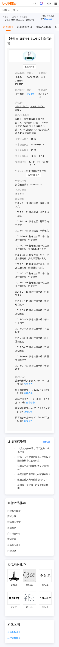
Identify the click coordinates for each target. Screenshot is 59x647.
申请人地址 (20, 180)
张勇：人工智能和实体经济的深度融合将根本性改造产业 (34, 459)
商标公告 (19, 376)
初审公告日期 (21, 144)
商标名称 (19, 73)
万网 (14, 17)
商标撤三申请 (14, 533)
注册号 (30, 73)
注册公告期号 (21, 150)
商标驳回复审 (14, 522)
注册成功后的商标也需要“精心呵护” (33, 467)
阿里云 (5, 17)
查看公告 (28, 384)
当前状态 (42, 73)
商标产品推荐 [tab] (43, 27)
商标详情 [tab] (8, 27)
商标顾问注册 (14, 545)
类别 (29, 89)
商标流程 (19, 199)
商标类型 (19, 89)
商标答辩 (11, 527)
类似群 (18, 102)
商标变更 (11, 539)
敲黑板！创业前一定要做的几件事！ (32, 486)
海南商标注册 (14, 632)
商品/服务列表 (22, 115)
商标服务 (23, 17)
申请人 (18, 170)
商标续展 (11, 516)
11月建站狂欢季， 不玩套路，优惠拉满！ (33, 450)
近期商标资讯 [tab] (24, 27)
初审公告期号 (21, 138)
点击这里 (48, 18)
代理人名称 (20, 190)
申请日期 (42, 89)
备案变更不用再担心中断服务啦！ (34, 474)
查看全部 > (47, 442)
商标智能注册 (14, 510)
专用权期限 (20, 161)
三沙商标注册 (14, 638)
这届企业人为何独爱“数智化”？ (32, 479)
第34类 (30, 93)
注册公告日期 (21, 156)
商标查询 (11, 550)
